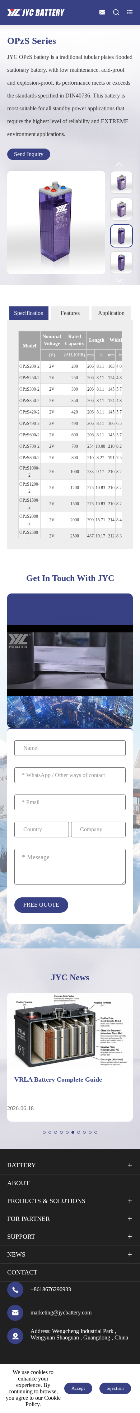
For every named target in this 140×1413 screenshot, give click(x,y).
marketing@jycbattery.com (61, 1312)
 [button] (119, 164)
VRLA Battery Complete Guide (58, 1079)
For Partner (28, 1218)
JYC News (70, 977)
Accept (78, 1388)
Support (21, 1236)
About (18, 1183)
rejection (115, 1388)
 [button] (119, 280)
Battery (21, 1165)
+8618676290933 (51, 1289)
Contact (22, 1272)
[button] (44, 1132)
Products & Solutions (46, 1200)
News (16, 1254)
